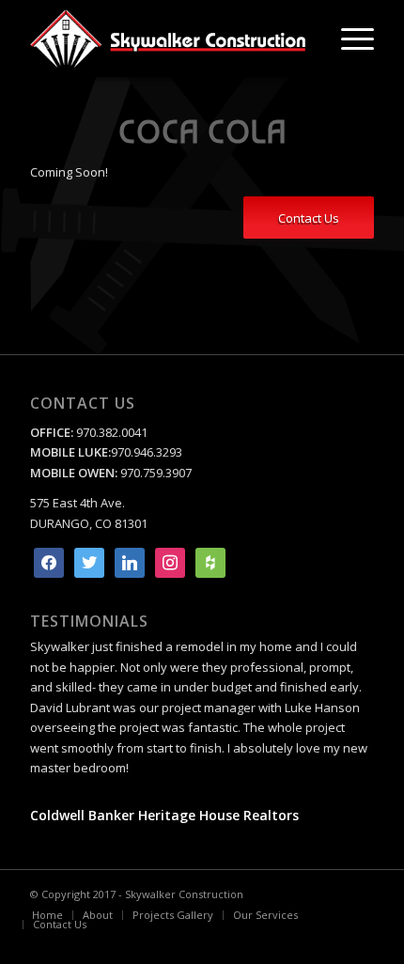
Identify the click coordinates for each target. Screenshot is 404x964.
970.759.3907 (156, 472)
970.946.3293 (146, 451)
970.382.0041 (110, 432)
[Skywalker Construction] (167, 38)
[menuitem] (348, 38)
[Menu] (348, 38)
